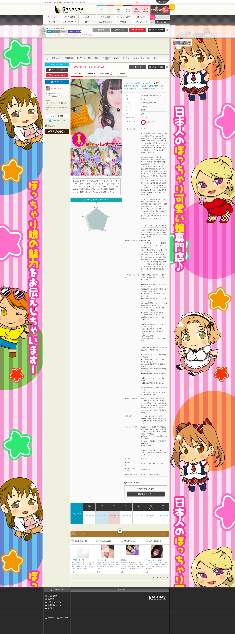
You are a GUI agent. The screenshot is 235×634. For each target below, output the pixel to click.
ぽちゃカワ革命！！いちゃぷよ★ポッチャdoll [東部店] (70, 35)
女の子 (153, 22)
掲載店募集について (54, 605)
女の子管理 (64, 618)
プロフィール (77, 73)
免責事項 (51, 599)
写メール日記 (105, 17)
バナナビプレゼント (166, 8)
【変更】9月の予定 (78, 560)
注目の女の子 (141, 17)
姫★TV (87, 17)
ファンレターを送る (58, 75)
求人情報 (123, 22)
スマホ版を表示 (58, 590)
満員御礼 (124, 560)
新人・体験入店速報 (105, 22)
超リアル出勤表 (70, 17)
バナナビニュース (141, 22)
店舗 (152, 17)
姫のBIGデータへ (145, 494)
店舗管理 (51, 618)
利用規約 (51, 608)
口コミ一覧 (151, 58)
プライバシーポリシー (55, 602)
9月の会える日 (101, 560)
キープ (145, 2)
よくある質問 (52, 596)
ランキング (51, 17)
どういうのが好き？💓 (153, 560)
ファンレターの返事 (123, 17)
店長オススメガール (69, 22)
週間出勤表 (69, 58)
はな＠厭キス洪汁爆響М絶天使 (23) (88, 67)
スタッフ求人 (139, 58)
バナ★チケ (51, 22)
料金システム (57, 58)
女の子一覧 (81, 58)
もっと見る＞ (162, 534)
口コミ (87, 22)
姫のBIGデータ (106, 73)
